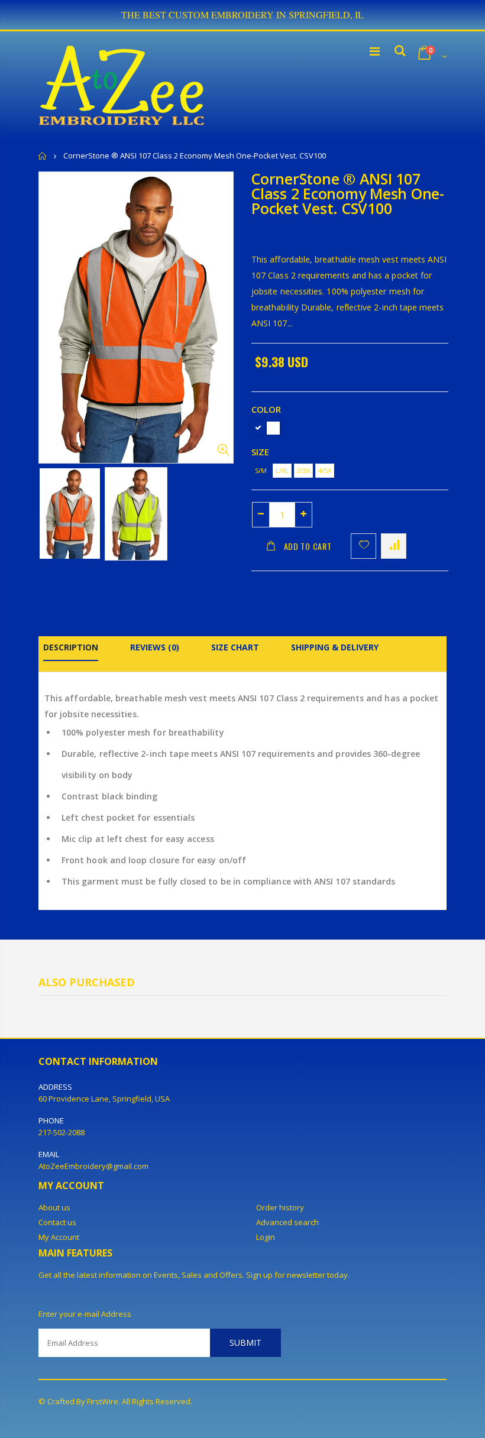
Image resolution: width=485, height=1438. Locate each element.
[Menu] (375, 51)
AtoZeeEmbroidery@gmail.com (93, 1166)
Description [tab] (70, 647)
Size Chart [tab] (235, 647)
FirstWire (102, 1401)
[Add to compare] (393, 546)
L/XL (282, 470)
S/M (261, 470)
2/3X (303, 470)
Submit (245, 1342)
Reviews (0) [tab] (154, 647)
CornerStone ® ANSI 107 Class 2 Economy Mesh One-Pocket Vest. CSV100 (347, 193)
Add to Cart (308, 546)
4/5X (324, 470)
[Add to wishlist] (363, 546)
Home (42, 156)
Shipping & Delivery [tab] (335, 647)
